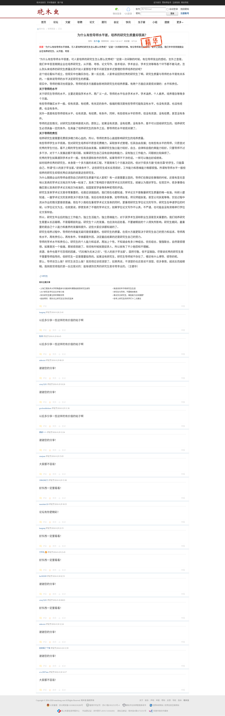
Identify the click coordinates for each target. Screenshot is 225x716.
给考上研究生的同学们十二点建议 (127, 299)
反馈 (169, 700)
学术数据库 (51, 3)
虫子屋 (141, 22)
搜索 (167, 22)
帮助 (163, 700)
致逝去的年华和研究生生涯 (125, 288)
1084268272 (43, 480)
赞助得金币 (166, 3)
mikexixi (42, 360)
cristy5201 (43, 384)
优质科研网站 (157, 705)
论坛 (55, 22)
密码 (138, 13)
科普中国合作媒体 (160, 711)
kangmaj (42, 312)
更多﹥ (180, 22)
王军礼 (42, 552)
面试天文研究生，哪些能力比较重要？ (129, 295)
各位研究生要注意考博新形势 (52, 295)
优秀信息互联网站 (172, 705)
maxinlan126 (44, 504)
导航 (174, 700)
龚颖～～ (43, 432)
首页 (43, 22)
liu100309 (43, 576)
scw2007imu (44, 672)
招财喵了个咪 (44, 648)
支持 (54, 330)
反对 (64, 330)
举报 (183, 306)
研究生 (45, 276)
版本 (180, 700)
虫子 (95, 41)
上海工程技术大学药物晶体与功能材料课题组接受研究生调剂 (65, 288)
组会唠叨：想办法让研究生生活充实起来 (56, 299)
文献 (67, 22)
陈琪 (41, 336)
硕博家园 (51, 29)
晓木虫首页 (41, 3)
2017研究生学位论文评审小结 (52, 292)
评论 (45, 306)
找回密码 (184, 9)
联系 (147, 700)
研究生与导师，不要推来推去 (125, 292)
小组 (154, 22)
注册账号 (184, 13)
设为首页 (157, 3)
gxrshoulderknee (45, 408)
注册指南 (176, 3)
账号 (138, 9)
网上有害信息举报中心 (70, 711)
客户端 (60, 3)
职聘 (79, 22)
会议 (116, 22)
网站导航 (184, 3)
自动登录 (173, 9)
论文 (92, 22)
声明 (152, 700)
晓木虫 (50, 12)
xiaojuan (42, 456)
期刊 (104, 22)
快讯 (128, 22)
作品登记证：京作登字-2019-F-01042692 (98, 711)
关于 (141, 700)
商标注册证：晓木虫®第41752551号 (131, 711)
